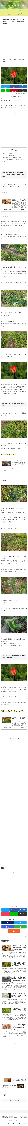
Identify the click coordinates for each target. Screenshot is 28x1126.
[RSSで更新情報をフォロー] (14, 931)
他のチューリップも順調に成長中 (12, 157)
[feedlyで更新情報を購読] (20, 926)
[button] (25, 523)
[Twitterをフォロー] (20, 922)
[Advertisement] (14, 40)
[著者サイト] (7, 922)
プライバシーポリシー (14, 1121)
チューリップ (9, 867)
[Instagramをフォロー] (7, 926)
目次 (12, 150)
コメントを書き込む (14, 1100)
